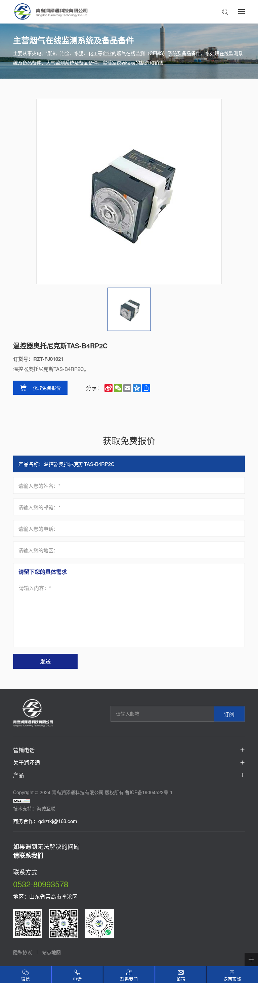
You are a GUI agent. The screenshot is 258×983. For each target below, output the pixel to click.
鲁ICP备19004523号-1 (149, 792)
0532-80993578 (40, 884)
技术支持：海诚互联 (34, 808)
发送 (45, 661)
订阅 (229, 714)
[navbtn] (241, 11)
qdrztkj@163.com (57, 820)
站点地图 (51, 952)
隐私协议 (22, 952)
